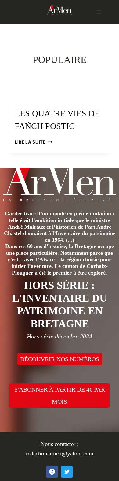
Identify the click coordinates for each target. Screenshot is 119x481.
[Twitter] (67, 472)
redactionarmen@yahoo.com (59, 453)
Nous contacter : (59, 444)
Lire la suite (33, 142)
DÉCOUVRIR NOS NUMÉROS (59, 359)
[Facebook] (52, 472)
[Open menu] (98, 12)
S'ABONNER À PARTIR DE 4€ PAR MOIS (59, 395)
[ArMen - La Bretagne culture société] (59, 9)
